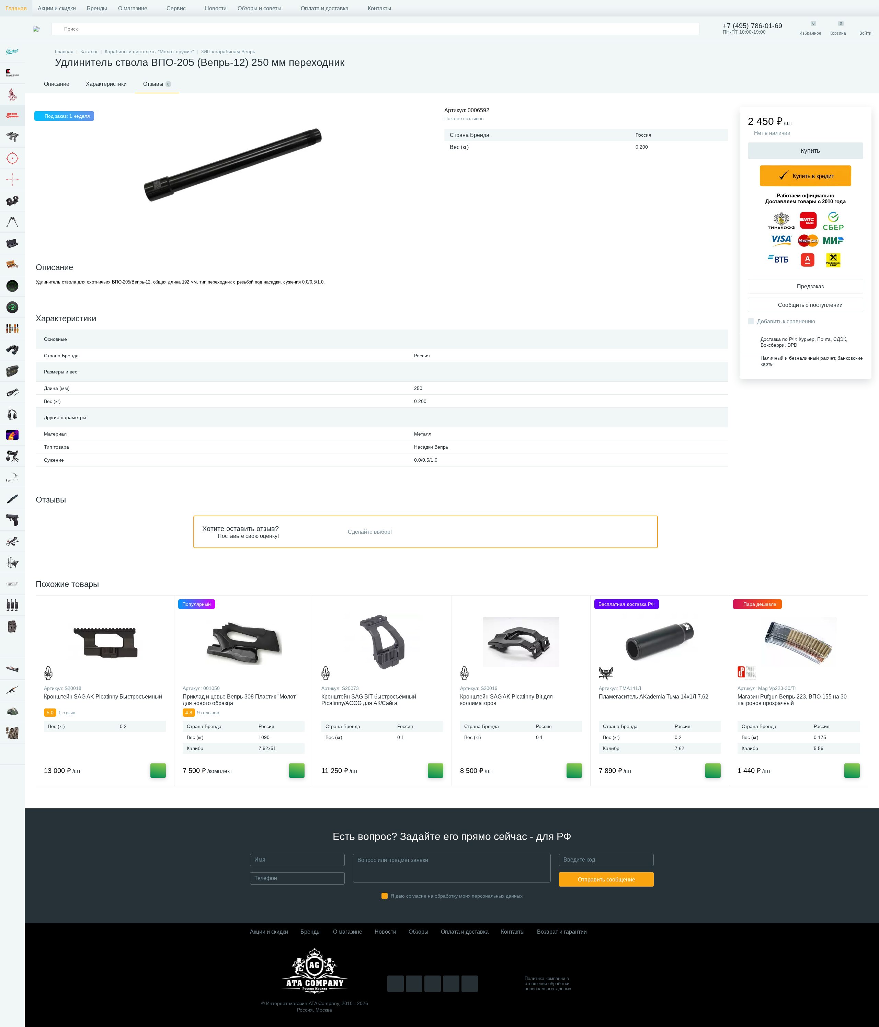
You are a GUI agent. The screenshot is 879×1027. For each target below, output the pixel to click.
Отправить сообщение (606, 879)
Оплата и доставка (325, 8)
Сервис (176, 8)
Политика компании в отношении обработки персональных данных (548, 983)
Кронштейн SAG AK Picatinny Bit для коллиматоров (506, 700)
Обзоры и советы (260, 8)
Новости (216, 8)
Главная (16, 8)
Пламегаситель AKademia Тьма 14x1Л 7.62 (653, 697)
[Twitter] (432, 984)
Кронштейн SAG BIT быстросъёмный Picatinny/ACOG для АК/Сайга (368, 700)
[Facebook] (451, 984)
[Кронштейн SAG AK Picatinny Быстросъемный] (105, 642)
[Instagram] (395, 984)
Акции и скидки (57, 8)
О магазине (132, 8)
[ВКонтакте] (414, 984)
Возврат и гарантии (562, 932)
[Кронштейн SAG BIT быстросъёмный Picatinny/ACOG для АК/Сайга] (382, 642)
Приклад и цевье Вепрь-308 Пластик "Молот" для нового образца (240, 700)
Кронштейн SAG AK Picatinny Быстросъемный (103, 697)
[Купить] (158, 770)
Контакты (379, 8)
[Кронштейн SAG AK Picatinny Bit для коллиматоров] (521, 642)
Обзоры (419, 932)
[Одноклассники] (469, 984)
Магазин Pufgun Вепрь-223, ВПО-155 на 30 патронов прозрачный (792, 700)
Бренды (97, 8)
